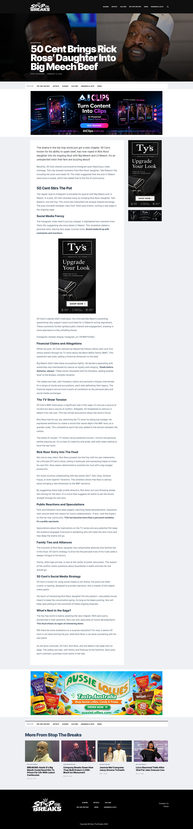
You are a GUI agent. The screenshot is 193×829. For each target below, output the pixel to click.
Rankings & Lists (157, 6)
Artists (114, 6)
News (146, 6)
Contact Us (164, 803)
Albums (106, 6)
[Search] (168, 7)
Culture (123, 6)
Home (166, 806)
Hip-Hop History (135, 6)
